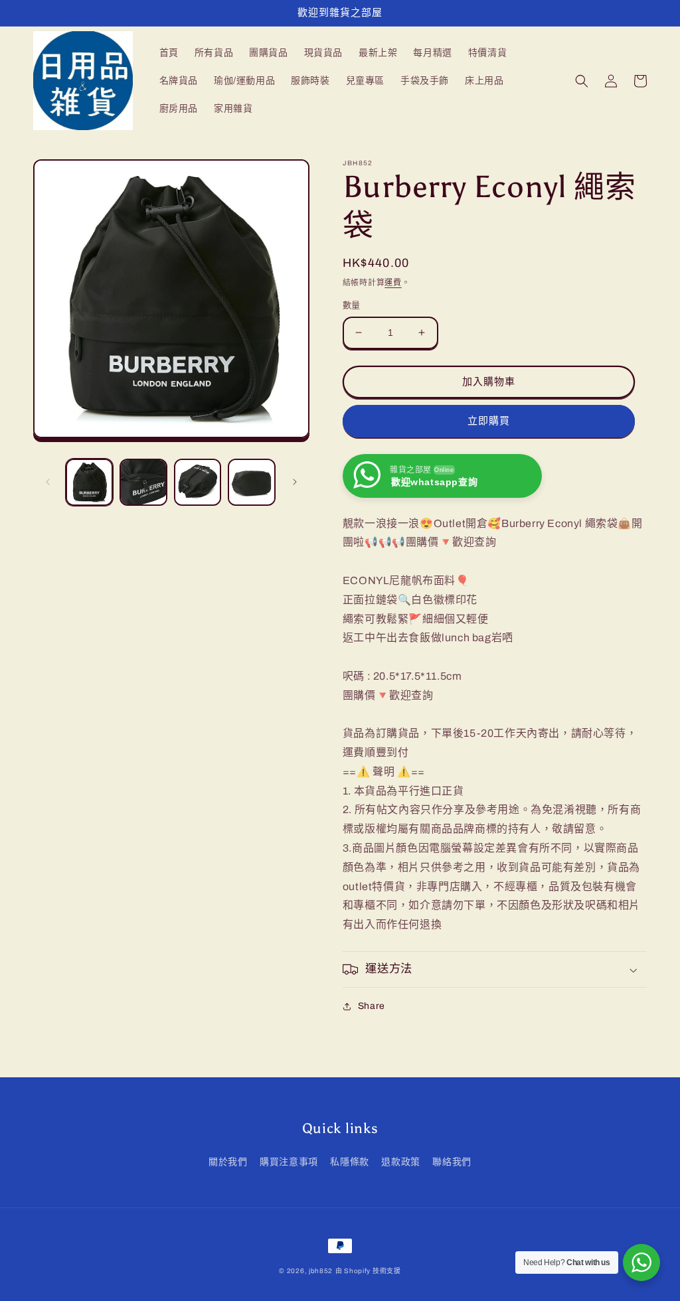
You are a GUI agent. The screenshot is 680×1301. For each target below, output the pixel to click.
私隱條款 (349, 1162)
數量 (352, 305)
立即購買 (489, 421)
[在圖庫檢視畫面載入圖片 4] (251, 482)
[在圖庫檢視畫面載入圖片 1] (89, 482)
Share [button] (371, 1006)
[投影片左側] (47, 482)
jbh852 (321, 1270)
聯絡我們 (451, 1162)
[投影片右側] (294, 482)
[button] (581, 81)
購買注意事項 (289, 1162)
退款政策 (400, 1162)
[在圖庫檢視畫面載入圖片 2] (143, 482)
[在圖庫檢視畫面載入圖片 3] (197, 482)
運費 (392, 282)
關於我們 (228, 1162)
